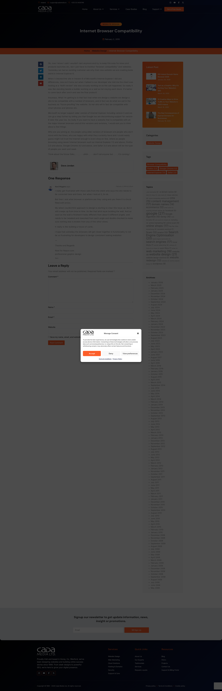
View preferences (130, 353)
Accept (92, 353)
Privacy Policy (117, 359)
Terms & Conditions (105, 359)
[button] (138, 333)
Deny (111, 353)
